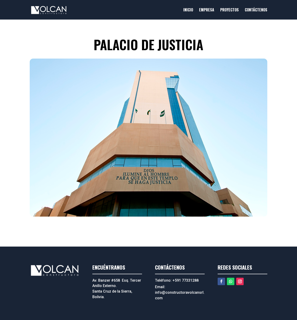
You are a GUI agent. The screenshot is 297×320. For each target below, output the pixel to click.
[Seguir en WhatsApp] (230, 281)
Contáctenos (256, 10)
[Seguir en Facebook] (221, 281)
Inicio (188, 10)
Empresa (206, 10)
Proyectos (229, 10)
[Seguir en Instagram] (240, 281)
